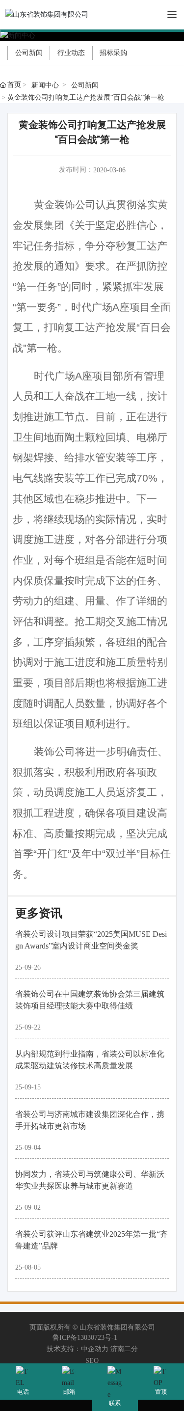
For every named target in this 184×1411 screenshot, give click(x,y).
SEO (92, 1360)
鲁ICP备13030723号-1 (85, 1337)
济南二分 (124, 1349)
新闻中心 (45, 85)
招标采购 (113, 52)
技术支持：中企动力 (77, 1349)
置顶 (161, 1391)
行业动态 (71, 52)
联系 (115, 1403)
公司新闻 (29, 52)
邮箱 (69, 1391)
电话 (23, 1391)
